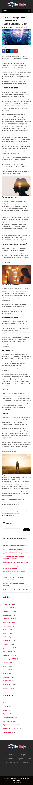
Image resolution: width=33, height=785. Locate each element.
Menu (5, 11)
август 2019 (7, 662)
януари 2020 (7, 644)
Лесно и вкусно (8, 717)
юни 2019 (6, 670)
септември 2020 (9, 622)
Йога (5, 710)
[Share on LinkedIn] (12, 51)
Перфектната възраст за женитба (15, 545)
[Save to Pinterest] (16, 51)
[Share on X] (8, 51)
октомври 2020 (8, 619)
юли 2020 (6, 629)
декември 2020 (8, 611)
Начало (12, 755)
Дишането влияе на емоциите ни (15, 553)
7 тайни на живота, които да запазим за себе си (13, 557)
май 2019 (6, 673)
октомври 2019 (8, 655)
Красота (6, 714)
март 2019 (7, 681)
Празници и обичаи (10, 725)
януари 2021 (7, 608)
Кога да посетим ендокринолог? (14, 511)
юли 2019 (6, 666)
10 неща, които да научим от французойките (13, 579)
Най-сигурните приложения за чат (15, 562)
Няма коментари (21, 27)
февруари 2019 (8, 684)
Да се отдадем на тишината (13, 549)
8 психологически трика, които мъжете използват (14, 567)
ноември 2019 (8, 651)
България (6, 703)
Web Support (16, 782)
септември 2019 (9, 659)
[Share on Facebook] (4, 51)
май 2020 (6, 637)
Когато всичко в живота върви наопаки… (14, 584)
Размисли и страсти (10, 728)
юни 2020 (6, 633)
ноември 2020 (8, 615)
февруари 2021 (8, 604)
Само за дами (8, 732)
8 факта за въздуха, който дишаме (15, 589)
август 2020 (7, 626)
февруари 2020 (8, 640)
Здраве (6, 706)
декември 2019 (8, 648)
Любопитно (7, 721)
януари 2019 (7, 688)
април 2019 (7, 677)
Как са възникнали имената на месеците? (14, 573)
